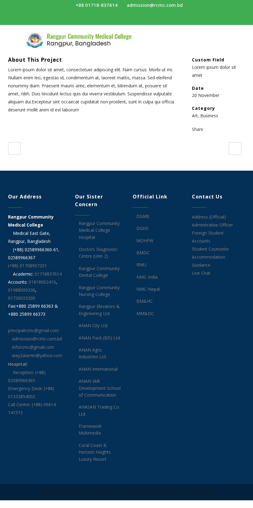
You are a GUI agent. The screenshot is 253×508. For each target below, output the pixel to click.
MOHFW (144, 241)
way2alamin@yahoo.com (36, 355)
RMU (141, 265)
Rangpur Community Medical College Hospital (99, 230)
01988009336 (21, 290)
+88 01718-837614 (96, 5)
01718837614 (48, 274)
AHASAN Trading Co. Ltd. (99, 410)
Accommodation (208, 257)
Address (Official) (209, 217)
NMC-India (147, 277)
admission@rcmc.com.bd (154, 5)
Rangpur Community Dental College (99, 271)
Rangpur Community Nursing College (99, 291)
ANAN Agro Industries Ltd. (93, 353)
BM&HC (144, 301)
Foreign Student (208, 233)
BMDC (143, 253)
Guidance (201, 265)
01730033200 (21, 298)
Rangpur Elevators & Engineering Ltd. (99, 309)
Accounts (201, 241)
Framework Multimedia (90, 429)
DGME (142, 216)
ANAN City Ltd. (93, 325)
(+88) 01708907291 (27, 266)
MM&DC (145, 313)
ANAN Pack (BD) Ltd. (100, 338)
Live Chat (201, 273)
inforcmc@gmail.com (32, 347)
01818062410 (42, 282)
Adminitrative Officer (212, 225)
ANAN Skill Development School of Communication (100, 388)
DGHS (142, 228)
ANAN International (98, 369)
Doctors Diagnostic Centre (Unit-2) (98, 252)
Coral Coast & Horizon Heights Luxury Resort (95, 452)
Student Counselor (210, 249)
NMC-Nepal (148, 289)
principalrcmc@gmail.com (33, 330)
